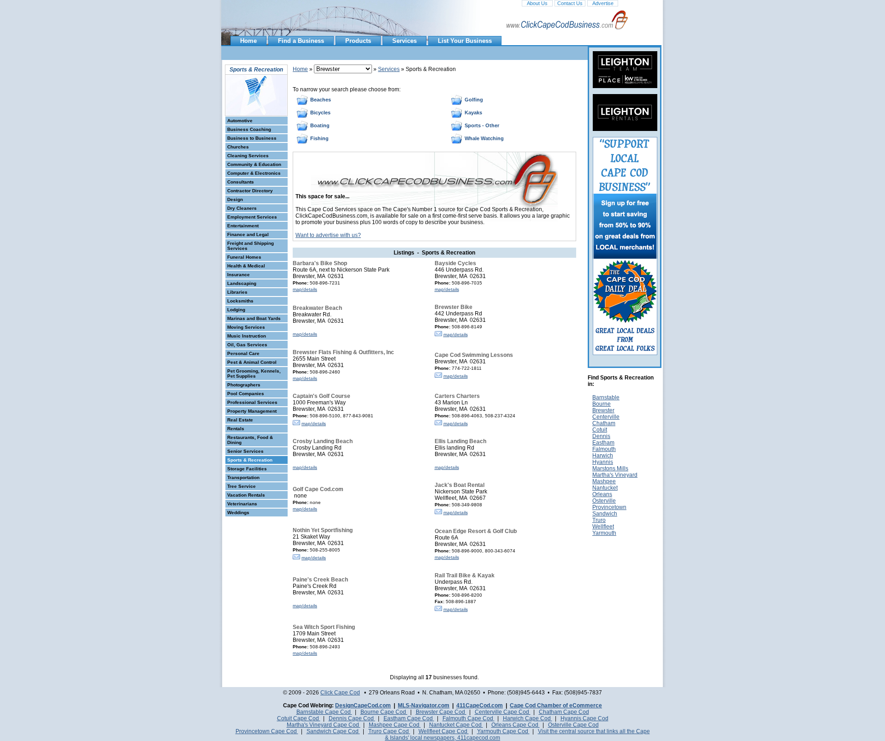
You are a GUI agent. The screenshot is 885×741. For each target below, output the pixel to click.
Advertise (603, 3)
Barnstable (606, 397)
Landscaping (241, 283)
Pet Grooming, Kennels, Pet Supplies (254, 373)
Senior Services (245, 451)
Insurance (238, 274)
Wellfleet (603, 526)
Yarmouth (604, 533)
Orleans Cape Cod (515, 725)
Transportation (243, 477)
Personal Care (243, 353)
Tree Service (241, 486)
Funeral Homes (244, 257)
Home (248, 40)
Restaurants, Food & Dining (250, 440)
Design (235, 199)
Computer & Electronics (254, 173)
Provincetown (609, 507)
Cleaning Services (248, 155)
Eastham (603, 442)
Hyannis (602, 462)
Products (358, 40)
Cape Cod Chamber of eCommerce (556, 705)
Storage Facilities (247, 468)
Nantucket (605, 488)
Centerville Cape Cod (503, 712)
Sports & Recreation (249, 459)
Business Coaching (249, 129)
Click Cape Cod (340, 692)
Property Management (252, 411)
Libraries (237, 292)
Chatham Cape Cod (564, 712)
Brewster (603, 410)
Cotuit (599, 430)
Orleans (602, 494)
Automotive (240, 120)
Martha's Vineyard (614, 475)
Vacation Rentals (246, 495)
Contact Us (570, 3)
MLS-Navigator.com (423, 705)
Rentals (235, 428)
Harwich (602, 455)
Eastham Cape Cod (409, 718)
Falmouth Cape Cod (468, 718)
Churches (238, 146)
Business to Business (252, 138)
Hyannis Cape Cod (584, 718)
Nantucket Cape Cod (456, 725)
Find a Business (301, 40)
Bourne (601, 404)
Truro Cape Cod (389, 731)
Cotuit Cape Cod (298, 718)
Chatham (603, 423)
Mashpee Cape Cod (395, 725)
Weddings (238, 512)
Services (404, 40)
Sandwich (604, 513)
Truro (599, 520)
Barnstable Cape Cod (324, 712)
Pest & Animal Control (252, 362)
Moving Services (246, 327)
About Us (537, 3)
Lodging (236, 309)
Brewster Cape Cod (441, 712)
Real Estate (240, 419)
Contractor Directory (250, 190)
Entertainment (243, 225)
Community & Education (254, 164)
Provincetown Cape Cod (267, 731)
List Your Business (465, 40)
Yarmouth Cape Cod (503, 731)
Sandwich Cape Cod (333, 731)
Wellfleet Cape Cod (444, 731)
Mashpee (604, 481)
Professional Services (252, 402)
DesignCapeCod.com (363, 705)
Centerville (606, 417)
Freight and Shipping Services (250, 246)
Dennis (601, 436)
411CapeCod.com (479, 705)
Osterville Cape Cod (573, 725)
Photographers (243, 384)
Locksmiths (240, 300)
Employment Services (252, 216)
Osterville (604, 501)
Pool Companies (245, 393)
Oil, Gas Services (247, 344)
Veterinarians (242, 503)
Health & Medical (246, 265)
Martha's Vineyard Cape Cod (323, 725)
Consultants (240, 181)
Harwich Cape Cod (527, 718)
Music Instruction (246, 335)
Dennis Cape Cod (352, 718)
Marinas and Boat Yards (254, 318)
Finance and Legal (248, 234)
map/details (305, 289)
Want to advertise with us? (328, 235)
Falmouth (604, 449)
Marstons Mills (610, 468)
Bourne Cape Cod (383, 712)
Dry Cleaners (242, 208)
